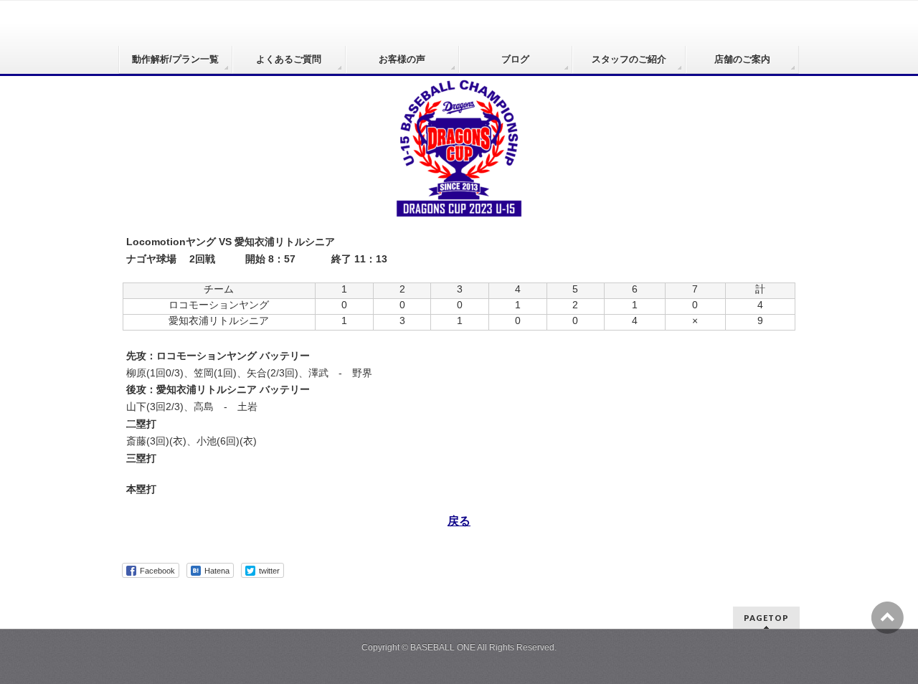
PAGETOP (766, 617)
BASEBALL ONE (442, 647)
